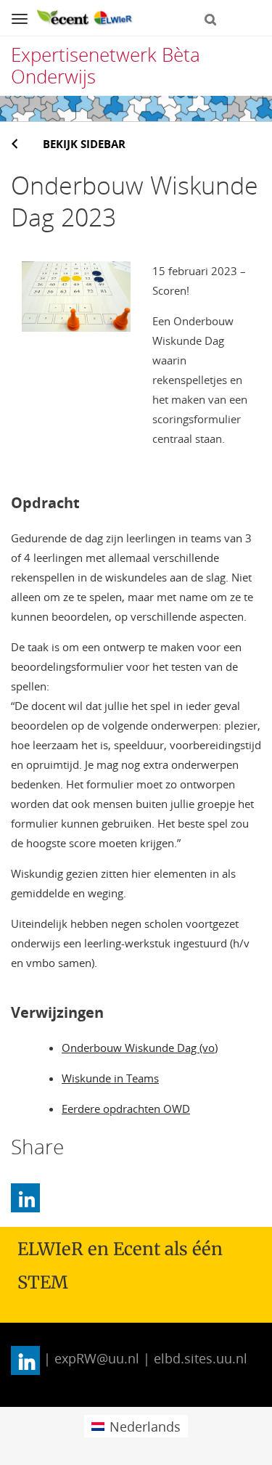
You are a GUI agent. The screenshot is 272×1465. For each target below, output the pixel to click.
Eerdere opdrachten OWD (126, 1108)
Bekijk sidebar (84, 143)
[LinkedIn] (25, 1197)
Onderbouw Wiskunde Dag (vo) (140, 1047)
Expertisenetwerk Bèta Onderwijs (105, 65)
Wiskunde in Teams (110, 1078)
